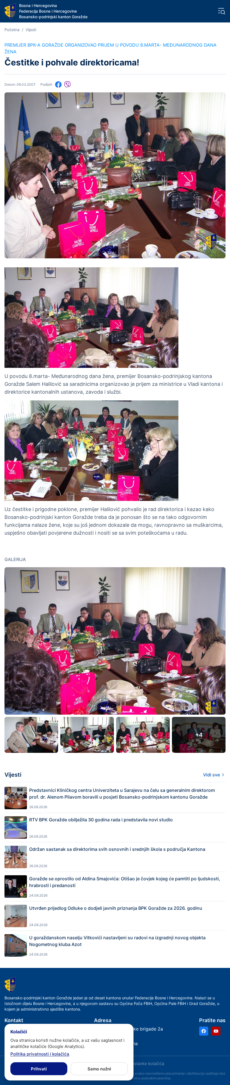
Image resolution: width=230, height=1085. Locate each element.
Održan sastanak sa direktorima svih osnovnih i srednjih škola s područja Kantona (117, 849)
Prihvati (39, 1069)
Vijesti (31, 29)
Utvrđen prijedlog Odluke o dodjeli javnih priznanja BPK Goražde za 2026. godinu (115, 908)
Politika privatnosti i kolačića (39, 1054)
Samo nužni (99, 1069)
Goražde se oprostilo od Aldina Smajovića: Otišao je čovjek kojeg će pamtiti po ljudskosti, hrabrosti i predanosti (124, 882)
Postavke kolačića (146, 1063)
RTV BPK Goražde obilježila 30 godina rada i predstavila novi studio (101, 819)
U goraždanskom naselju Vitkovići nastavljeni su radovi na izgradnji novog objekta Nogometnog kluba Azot (117, 941)
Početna (12, 29)
